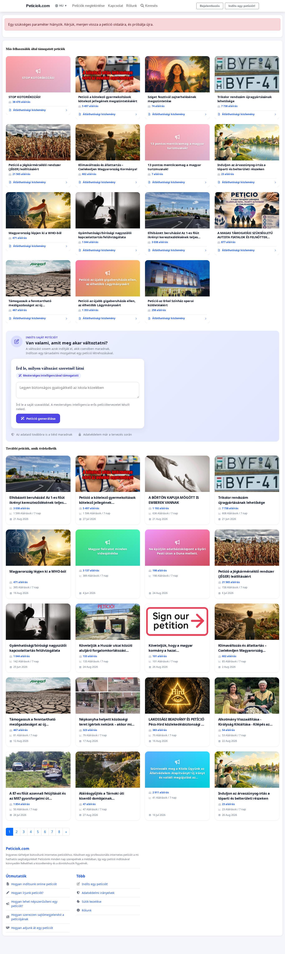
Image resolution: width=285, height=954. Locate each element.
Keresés (151, 6)
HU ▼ (63, 5)
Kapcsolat (115, 6)
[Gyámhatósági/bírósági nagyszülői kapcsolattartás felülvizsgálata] (108, 223)
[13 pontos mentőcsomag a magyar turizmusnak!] (177, 155)
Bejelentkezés (210, 6)
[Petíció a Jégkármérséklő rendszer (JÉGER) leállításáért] (38, 155)
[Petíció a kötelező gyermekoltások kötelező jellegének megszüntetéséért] (108, 87)
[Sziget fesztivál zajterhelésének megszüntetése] (177, 87)
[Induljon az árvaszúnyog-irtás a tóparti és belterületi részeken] (247, 155)
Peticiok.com (38, 6)
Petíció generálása (40, 418)
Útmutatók (16, 875)
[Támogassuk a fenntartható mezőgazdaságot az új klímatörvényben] (38, 291)
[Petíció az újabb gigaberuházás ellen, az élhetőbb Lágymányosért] (108, 291)
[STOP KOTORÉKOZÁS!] (38, 85)
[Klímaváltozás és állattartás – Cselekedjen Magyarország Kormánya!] (108, 155)
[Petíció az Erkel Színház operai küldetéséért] (177, 291)
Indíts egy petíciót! (241, 6)
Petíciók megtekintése (88, 6)
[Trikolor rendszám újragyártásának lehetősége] (247, 87)
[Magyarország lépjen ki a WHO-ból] (38, 221)
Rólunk (131, 6)
